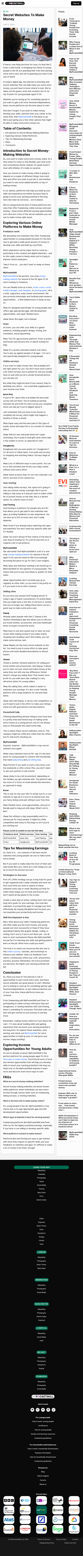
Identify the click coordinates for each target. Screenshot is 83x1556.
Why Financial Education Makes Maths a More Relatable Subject (74, 565)
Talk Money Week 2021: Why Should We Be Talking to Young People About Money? (74, 765)
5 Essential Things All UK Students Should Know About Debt (74, 363)
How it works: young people (43, 1421)
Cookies (75, 1539)
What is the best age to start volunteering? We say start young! (74, 833)
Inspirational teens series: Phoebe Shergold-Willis (67, 1073)
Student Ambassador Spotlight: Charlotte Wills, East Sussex (74, 988)
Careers (43, 1480)
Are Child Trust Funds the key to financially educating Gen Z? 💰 (68, 428)
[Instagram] (37, 1410)
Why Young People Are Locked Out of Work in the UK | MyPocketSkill (74, 47)
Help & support (43, 1476)
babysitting (18, 760)
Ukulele (41, 1240)
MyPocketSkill (25, 117)
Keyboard (41, 1222)
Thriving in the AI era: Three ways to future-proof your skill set (74, 545)
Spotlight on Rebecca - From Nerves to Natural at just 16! (74, 266)
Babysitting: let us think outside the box (68, 846)
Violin (41, 1244)
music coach (39, 287)
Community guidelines (43, 1438)
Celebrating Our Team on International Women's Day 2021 (68, 872)
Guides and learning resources (43, 1434)
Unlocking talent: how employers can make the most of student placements (74, 486)
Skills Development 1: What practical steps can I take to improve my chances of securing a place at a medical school (68, 1121)
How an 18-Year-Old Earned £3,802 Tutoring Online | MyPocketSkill (74, 65)
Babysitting (41, 1170)
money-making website (19, 554)
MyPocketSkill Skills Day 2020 (74, 1134)
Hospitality (41, 1174)
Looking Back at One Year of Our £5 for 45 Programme (74, 858)
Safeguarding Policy (47, 1543)
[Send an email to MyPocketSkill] (32, 1410)
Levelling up (43, 1426)
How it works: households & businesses (43, 1449)
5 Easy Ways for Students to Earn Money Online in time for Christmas (74, 195)
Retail (42, 1181)
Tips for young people (43, 1430)
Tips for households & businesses (43, 1457)
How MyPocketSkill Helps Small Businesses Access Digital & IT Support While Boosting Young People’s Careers (74, 242)
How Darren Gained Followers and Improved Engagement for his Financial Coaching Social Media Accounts (74, 619)
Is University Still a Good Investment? (74, 528)
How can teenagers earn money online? (74, 660)
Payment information (43, 1453)
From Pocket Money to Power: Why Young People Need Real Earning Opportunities (74, 158)
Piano (42, 1229)
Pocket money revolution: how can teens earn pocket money (67, 1084)
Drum (41, 1196)
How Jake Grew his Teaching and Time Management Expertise (74, 596)
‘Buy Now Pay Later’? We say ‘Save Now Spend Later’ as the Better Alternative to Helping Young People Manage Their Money (74, 685)
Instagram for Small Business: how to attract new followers (74, 787)
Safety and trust (70, 1543)
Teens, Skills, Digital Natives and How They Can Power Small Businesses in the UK (74, 715)
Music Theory (41, 1226)
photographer (40, 290)
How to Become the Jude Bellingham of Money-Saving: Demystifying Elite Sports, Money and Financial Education (74, 509)
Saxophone (41, 1233)
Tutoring (41, 1189)
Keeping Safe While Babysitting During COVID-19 (74, 818)
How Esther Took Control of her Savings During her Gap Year (74, 644)
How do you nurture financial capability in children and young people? (74, 1057)
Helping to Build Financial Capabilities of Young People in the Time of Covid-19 (74, 969)
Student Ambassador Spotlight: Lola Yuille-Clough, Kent (74, 1004)
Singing (41, 1237)
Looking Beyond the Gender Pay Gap (74, 581)
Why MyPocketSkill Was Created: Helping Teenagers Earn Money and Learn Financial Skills (74, 86)
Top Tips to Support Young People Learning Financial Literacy (74, 886)
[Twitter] (43, 1410)
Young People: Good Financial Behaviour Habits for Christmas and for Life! (74, 928)
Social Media (41, 1185)
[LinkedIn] (48, 1410)
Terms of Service (43, 1539)
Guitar (41, 1218)
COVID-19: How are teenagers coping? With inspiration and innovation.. (74, 1022)
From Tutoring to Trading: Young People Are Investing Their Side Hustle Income (74, 27)
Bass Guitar (42, 1192)
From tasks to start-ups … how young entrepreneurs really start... (68, 1106)
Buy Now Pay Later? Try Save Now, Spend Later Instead (74, 322)
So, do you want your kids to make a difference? (74, 1039)
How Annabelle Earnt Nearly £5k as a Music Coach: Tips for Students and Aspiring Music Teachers (74, 387)
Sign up (76, 3)
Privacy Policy (61, 1539)
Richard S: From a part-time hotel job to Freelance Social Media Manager (74, 216)
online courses (14, 951)
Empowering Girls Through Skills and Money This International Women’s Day (74, 343)
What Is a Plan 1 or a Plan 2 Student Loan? (74, 469)
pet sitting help (34, 760)
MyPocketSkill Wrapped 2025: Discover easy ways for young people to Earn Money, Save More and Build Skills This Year (74, 135)
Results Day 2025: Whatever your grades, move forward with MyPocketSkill (74, 285)
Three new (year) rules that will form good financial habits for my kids (74, 906)
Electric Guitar (41, 1200)
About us (43, 1484)
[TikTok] (53, 1410)
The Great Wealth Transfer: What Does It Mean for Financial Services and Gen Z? (74, 412)
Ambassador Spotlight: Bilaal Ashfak (74, 746)
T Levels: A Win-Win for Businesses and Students (74, 176)
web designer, (24, 290)
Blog (43, 1472)
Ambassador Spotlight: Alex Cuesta (74, 732)
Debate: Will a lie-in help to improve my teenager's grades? (67, 1095)
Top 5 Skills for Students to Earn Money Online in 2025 (74, 304)
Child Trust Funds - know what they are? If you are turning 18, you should (74, 949)
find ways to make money (15, 1059)
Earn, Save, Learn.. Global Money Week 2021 (74, 803)
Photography (41, 1178)
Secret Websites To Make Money (73, 456)
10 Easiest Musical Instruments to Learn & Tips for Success (74, 441)
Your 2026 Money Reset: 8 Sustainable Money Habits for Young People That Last (74, 110)
